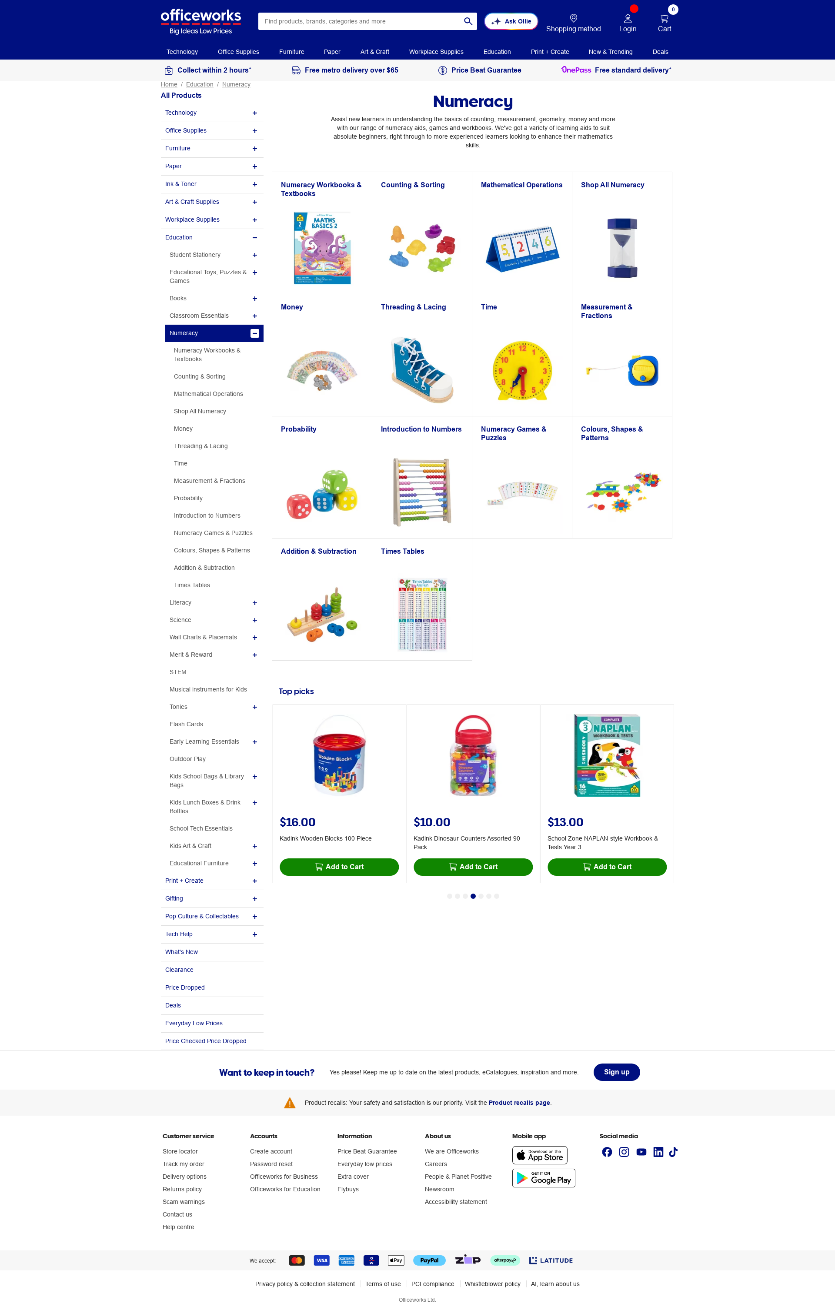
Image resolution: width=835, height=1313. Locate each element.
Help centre (178, 1226)
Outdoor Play (188, 758)
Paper (173, 166)
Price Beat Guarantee (367, 1151)
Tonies (178, 706)
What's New (181, 951)
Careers (436, 1163)
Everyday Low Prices (194, 1023)
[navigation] (182, 51)
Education (200, 84)
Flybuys (348, 1189)
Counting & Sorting (200, 376)
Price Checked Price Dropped (206, 1040)
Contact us (177, 1214)
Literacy (180, 602)
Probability (188, 498)
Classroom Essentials (199, 315)
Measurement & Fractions (209, 480)
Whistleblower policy (493, 1283)
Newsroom (439, 1189)
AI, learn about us (555, 1283)
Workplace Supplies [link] (436, 51)
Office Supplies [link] (238, 51)
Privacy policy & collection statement (305, 1283)
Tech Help (179, 934)
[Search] (468, 21)
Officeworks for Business (284, 1176)
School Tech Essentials (201, 828)
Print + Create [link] (550, 51)
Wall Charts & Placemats (203, 637)
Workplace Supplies (192, 219)
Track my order (183, 1163)
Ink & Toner (181, 183)
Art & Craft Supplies (192, 201)
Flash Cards (186, 724)
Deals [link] (660, 51)
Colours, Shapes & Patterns (212, 550)
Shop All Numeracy (200, 411)
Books (178, 298)
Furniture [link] (291, 51)
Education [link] (497, 51)
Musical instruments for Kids (208, 689)
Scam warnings (184, 1201)
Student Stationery (195, 254)
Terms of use (383, 1283)
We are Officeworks (452, 1151)
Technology (181, 112)
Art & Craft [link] (375, 51)
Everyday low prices (364, 1163)
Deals (173, 1005)
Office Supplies (186, 130)
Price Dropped (185, 987)
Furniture (177, 148)
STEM (178, 671)
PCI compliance (432, 1283)
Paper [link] (332, 51)
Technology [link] (182, 51)
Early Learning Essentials (204, 741)
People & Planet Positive (458, 1176)
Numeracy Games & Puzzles (213, 532)
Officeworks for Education (285, 1189)
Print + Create (184, 880)
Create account (271, 1151)
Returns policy (182, 1189)
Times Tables (192, 585)
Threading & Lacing (201, 445)
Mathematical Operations (208, 393)
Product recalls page (519, 1102)
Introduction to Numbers (207, 515)
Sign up (617, 1072)
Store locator (180, 1151)
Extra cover (353, 1176)
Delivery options (185, 1176)
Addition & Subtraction (204, 567)
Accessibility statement (456, 1201)
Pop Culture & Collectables (202, 916)
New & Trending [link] (611, 51)
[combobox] (367, 21)
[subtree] (212, 113)
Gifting (174, 898)
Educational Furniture (199, 863)
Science (180, 619)
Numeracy (236, 84)
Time (180, 463)
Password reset (271, 1163)
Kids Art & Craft (190, 845)
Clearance (179, 969)
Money (183, 428)
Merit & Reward (191, 654)
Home (169, 84)
